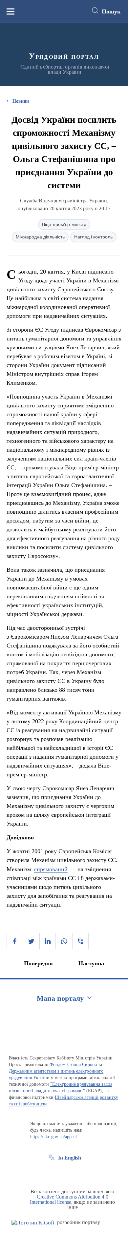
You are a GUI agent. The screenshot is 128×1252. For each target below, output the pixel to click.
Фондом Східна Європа (73, 1064)
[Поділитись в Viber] (80, 941)
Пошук (111, 11)
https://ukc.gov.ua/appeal (53, 1136)
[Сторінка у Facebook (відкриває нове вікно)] (51, 1173)
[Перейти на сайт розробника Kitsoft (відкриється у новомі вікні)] (33, 1222)
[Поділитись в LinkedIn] (47, 941)
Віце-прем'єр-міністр (64, 224)
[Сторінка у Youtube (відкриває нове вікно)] (76, 1173)
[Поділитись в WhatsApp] (64, 941)
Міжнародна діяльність (40, 236)
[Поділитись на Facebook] (15, 941)
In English (69, 1157)
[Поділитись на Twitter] (31, 941)
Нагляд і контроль (93, 236)
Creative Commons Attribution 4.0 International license (69, 1199)
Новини (20, 101)
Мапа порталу (60, 998)
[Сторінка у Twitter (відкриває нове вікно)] (64, 1173)
